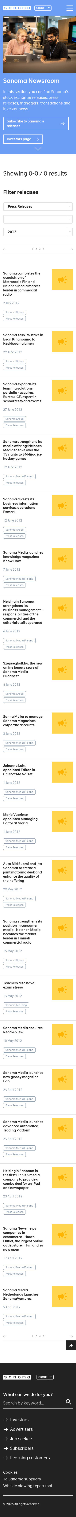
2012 (12, 232)
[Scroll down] (38, 148)
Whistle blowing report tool (27, 1485)
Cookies (10, 1472)
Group (41, 8)
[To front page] (17, 8)
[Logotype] (17, 1377)
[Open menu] (68, 8)
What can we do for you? (28, 1394)
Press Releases (20, 206)
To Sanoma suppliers (22, 1479)
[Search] (68, 1402)
